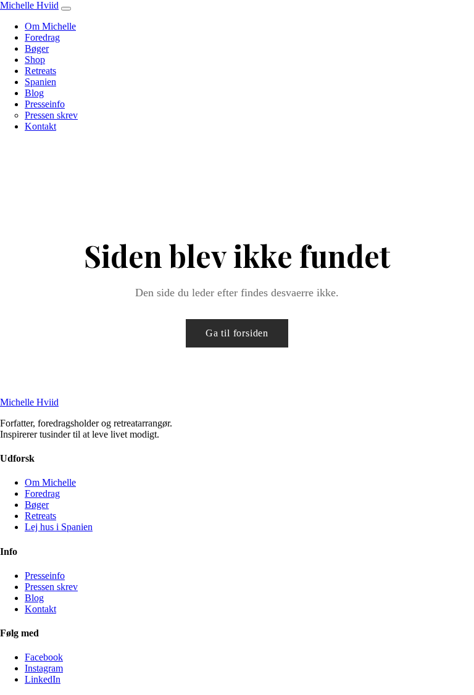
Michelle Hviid (29, 5)
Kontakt (40, 126)
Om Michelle (50, 26)
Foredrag (42, 37)
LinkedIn (42, 679)
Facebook (44, 657)
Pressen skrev (51, 115)
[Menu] (66, 8)
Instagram (44, 668)
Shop (35, 59)
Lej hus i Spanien (59, 527)
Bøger (37, 48)
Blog (34, 93)
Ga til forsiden (237, 333)
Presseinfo (45, 104)
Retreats (40, 70)
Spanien (40, 82)
